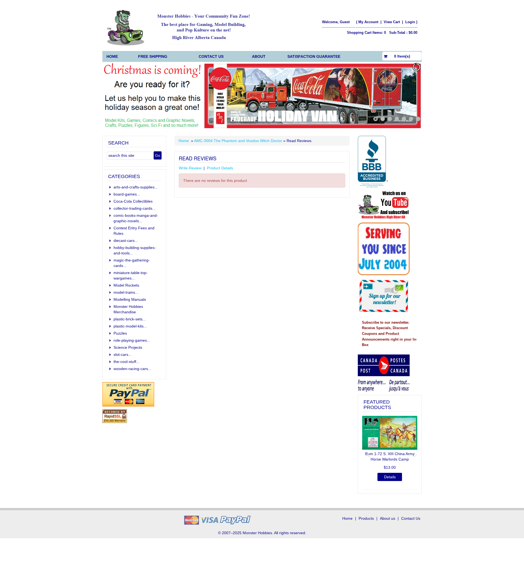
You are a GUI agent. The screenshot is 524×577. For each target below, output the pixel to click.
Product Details (220, 168)
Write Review (190, 168)
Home (112, 56)
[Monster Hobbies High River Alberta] (181, 27)
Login (410, 22)
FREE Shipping (152, 56)
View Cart (392, 22)
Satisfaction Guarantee (313, 56)
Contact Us (211, 56)
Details (390, 477)
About (259, 56)
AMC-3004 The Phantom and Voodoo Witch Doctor (238, 141)
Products (366, 518)
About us (387, 518)
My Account (368, 22)
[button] (366, 451)
